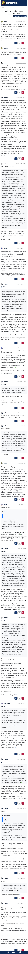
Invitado (6, 97)
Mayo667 (6, 48)
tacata (5, 21)
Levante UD (4, 13)
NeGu (5, 63)
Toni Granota (7, 703)
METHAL (6, 248)
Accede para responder (20, 16)
